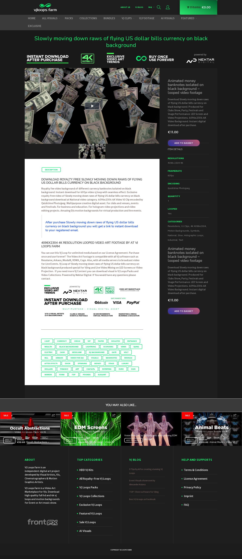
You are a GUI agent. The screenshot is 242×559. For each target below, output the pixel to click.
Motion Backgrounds (178, 230)
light (47, 341)
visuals (94, 358)
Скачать (90, 369)
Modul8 (128, 358)
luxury (125, 363)
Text (181, 239)
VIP (89, 341)
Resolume (77, 352)
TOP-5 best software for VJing (144, 492)
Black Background (68, 346)
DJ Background (96, 352)
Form (61, 374)
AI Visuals (85, 531)
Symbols (194, 230)
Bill (46, 358)
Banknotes (111, 358)
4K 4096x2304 (198, 226)
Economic (108, 346)
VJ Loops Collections (91, 496)
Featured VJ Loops (90, 513)
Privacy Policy (192, 487)
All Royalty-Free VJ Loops (95, 478)
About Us (125, 7)
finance (64, 369)
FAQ (150, 7)
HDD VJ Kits (86, 470)
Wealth (48, 346)
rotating (106, 369)
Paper (101, 341)
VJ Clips (185, 226)
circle (77, 341)
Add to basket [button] (8, 440)
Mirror (48, 374)
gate (114, 352)
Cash (62, 352)
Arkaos (59, 358)
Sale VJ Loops (87, 522)
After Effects (50, 363)
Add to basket (183, 142)
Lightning (91, 346)
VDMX (123, 346)
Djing (136, 346)
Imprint (188, 496)
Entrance (132, 341)
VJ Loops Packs (88, 487)
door (67, 363)
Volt (126, 352)
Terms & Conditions (196, 470)
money (97, 363)
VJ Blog (139, 7)
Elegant (102, 374)
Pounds (87, 374)
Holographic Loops (193, 235)
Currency (62, 341)
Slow (180, 235)
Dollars (48, 369)
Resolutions (174, 226)
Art (77, 369)
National (172, 235)
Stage (111, 363)
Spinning (82, 363)
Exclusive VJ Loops (90, 504)
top (73, 374)
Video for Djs (77, 358)
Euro (121, 369)
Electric (48, 352)
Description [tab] (51, 170)
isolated (115, 341)
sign (133, 369)
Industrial (172, 239)
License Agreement (195, 478)
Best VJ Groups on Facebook (142, 499)
